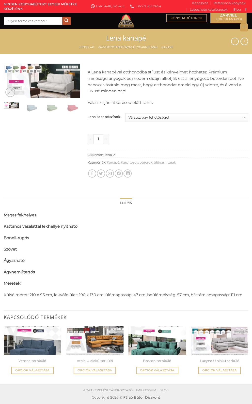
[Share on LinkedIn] (128, 173)
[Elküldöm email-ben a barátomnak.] (110, 173)
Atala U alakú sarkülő (95, 361)
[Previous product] (244, 41)
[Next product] (235, 41)
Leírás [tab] (126, 203)
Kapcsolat (200, 3)
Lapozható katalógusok (209, 9)
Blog (237, 9)
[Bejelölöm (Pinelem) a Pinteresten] (119, 173)
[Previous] (11, 82)
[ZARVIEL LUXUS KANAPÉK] (228, 18)
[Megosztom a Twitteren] (101, 173)
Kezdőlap (86, 47)
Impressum (146, 390)
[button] (244, 27)
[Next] (72, 82)
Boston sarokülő (157, 361)
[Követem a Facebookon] (245, 9)
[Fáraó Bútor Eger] (126, 21)
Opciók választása (32, 370)
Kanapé (167, 47)
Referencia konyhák (230, 3)
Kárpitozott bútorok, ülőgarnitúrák (128, 47)
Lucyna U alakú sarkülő (219, 361)
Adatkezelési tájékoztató (108, 390)
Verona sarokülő (32, 361)
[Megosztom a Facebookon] (92, 173)
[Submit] (66, 21)
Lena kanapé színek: (104, 117)
